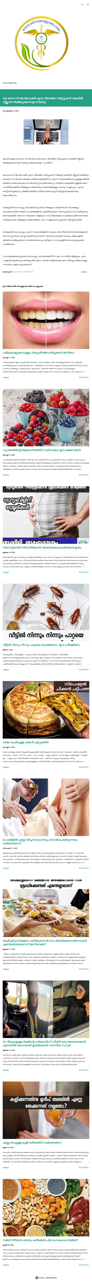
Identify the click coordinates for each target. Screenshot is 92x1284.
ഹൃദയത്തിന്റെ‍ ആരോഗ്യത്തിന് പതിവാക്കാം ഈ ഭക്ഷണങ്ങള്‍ (42, 450)
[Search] (82, 4)
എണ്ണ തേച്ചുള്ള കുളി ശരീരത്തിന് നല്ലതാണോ (32, 1142)
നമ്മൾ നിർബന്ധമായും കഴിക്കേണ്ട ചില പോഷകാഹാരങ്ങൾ (40, 1240)
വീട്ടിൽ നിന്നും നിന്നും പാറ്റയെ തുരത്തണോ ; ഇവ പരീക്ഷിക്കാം (41, 645)
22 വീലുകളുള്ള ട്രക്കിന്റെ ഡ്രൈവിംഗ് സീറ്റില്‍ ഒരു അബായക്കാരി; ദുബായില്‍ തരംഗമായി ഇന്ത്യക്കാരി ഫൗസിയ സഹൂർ (44, 1043)
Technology (28, 272)
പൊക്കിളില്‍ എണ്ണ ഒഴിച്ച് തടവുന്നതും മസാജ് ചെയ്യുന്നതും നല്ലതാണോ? (40, 841)
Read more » (84, 377)
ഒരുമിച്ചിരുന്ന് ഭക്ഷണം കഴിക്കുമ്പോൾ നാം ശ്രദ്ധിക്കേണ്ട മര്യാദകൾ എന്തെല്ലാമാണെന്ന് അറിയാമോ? (45, 942)
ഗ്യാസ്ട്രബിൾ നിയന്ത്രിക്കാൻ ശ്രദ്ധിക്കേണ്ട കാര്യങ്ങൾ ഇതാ (42, 547)
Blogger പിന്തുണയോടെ (47, 1278)
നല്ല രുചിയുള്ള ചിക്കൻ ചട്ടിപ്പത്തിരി (25, 742)
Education (17, 272)
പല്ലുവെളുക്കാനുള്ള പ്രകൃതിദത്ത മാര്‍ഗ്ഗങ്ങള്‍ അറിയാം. (39, 352)
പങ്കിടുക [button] (84, 272)
